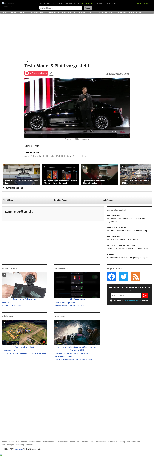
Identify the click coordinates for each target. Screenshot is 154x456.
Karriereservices (87, 12)
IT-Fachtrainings (36, 12)
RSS (17, 442)
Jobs (22, 12)
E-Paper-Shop (110, 3)
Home (42, 3)
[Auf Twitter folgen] (123, 276)
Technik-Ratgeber (124, 12)
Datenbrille (36, 156)
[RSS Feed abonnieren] (135, 276)
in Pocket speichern (38, 73)
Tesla (84, 156)
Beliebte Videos (60, 200)
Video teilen (51, 73)
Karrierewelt (10, 12)
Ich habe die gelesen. (131, 300)
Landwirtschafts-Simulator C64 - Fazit (69, 305)
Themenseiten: (32, 152)
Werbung (20, 445)
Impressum (74, 442)
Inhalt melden (133, 442)
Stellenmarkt (48, 442)
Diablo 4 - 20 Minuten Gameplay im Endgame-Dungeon (24, 353)
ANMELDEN (142, 3)
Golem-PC (107, 12)
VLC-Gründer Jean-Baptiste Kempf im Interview (73, 359)
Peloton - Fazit (7, 302)
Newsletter (72, 3)
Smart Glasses (73, 156)
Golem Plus (87, 3)
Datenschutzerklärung (132, 300)
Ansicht (29, 445)
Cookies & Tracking (116, 442)
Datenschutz (100, 442)
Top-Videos (8, 200)
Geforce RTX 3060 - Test (11, 305)
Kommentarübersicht (19, 211)
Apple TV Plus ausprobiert (64, 302)
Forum (98, 3)
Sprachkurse (69, 12)
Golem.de (18, 449)
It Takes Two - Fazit (9, 350)
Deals (139, 12)
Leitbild (84, 442)
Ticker (50, 3)
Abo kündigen (8, 445)
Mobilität (60, 156)
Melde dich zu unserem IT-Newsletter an (129, 289)
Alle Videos (108, 200)
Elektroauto (48, 156)
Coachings (54, 12)
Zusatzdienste (35, 442)
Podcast (60, 3)
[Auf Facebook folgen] (111, 276)
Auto (26, 156)
